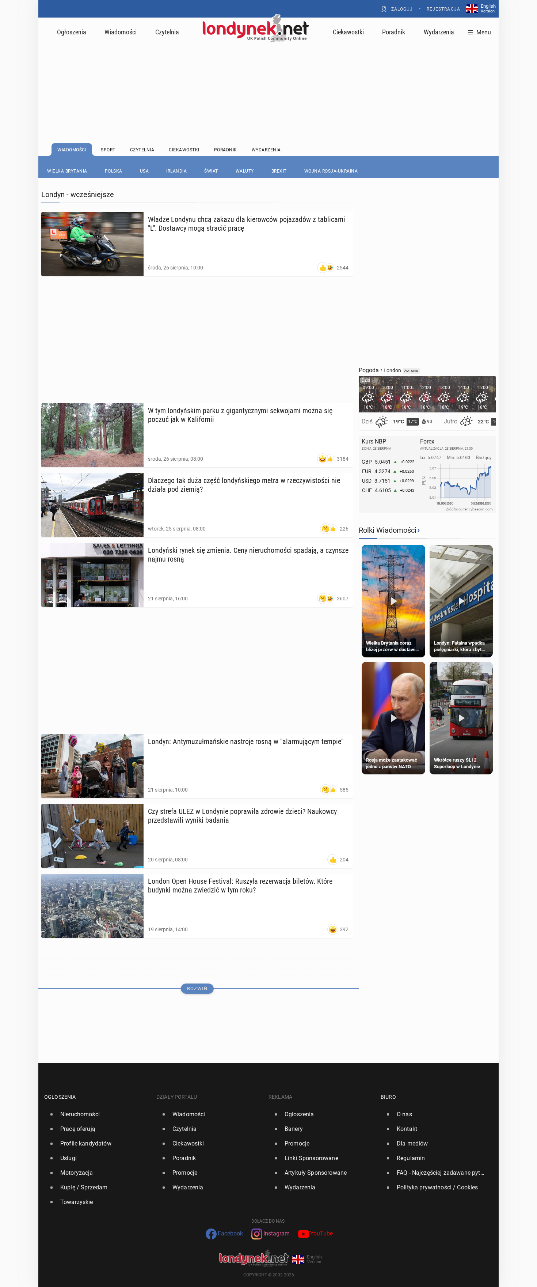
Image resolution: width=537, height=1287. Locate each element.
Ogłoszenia (71, 32)
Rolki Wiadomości (387, 530)
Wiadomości (120, 32)
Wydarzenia (439, 32)
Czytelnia (167, 32)
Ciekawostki (348, 32)
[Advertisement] (268, 74)
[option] (97, 1114)
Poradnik (393, 32)
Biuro (388, 1097)
